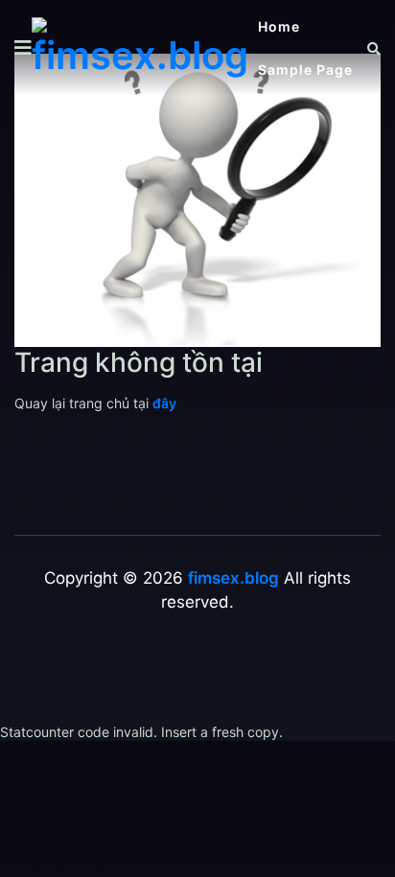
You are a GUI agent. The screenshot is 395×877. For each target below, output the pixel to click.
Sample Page (305, 69)
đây (164, 403)
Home (279, 26)
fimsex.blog (233, 578)
